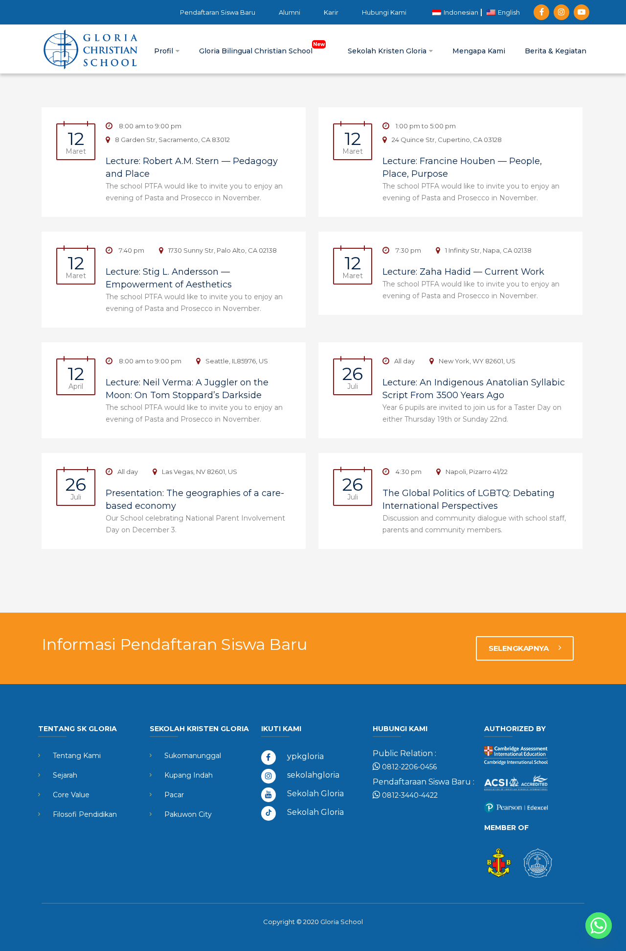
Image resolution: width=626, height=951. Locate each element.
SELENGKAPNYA (519, 648)
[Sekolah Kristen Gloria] (90, 48)
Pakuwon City (188, 814)
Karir (331, 12)
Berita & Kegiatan (555, 51)
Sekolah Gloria (315, 793)
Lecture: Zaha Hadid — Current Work (463, 271)
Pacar (174, 794)
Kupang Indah (188, 775)
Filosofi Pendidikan (85, 814)
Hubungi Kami (384, 12)
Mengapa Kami (478, 51)
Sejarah (65, 775)
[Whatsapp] (598, 925)
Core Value (71, 794)
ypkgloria (305, 756)
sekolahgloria (313, 775)
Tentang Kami (77, 755)
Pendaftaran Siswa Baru (217, 12)
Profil (164, 51)
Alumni (289, 12)
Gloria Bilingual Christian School (256, 51)
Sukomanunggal (192, 755)
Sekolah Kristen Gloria (388, 51)
